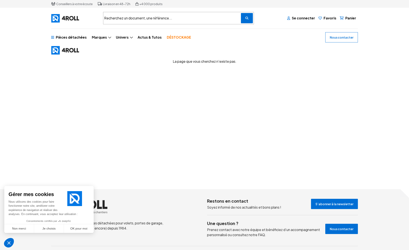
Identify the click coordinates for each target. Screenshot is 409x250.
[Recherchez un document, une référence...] (247, 18)
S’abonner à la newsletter (334, 204)
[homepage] (113, 206)
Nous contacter (341, 37)
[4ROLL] (74, 18)
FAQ (261, 235)
